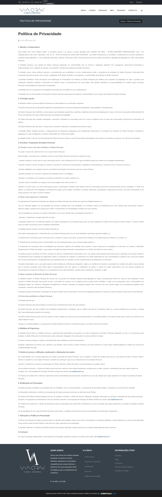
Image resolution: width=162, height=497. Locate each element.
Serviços (103, 10)
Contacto (132, 10)
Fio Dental (118, 463)
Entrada (123, 21)
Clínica (92, 10)
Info (112, 10)
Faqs (131, 2)
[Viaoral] (32, 11)
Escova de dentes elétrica (124, 467)
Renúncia (88, 471)
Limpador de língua (121, 471)
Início (83, 10)
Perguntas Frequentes (92, 462)
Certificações (89, 466)
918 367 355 (38, 2)
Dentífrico (118, 456)
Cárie (117, 459)
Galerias (121, 10)
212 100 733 (26, 2)
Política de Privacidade (93, 476)
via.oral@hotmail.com (76, 371)
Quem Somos (89, 457)
